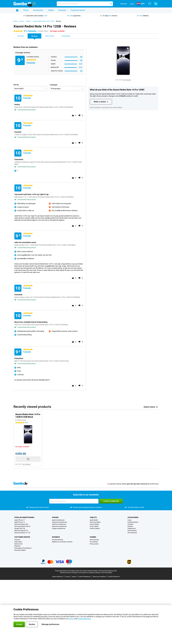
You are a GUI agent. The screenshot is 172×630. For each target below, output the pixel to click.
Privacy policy (94, 544)
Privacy (67, 576)
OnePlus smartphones (59, 524)
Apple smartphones (58, 520)
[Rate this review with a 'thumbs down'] (79, 115)
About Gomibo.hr (57, 576)
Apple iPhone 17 (19, 520)
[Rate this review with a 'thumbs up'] (73, 115)
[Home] (17, 10)
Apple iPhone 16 (19, 522)
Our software (94, 542)
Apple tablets (94, 520)
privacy (71, 619)
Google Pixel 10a (19, 528)
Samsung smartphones (59, 522)
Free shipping (126, 80)
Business (62, 10)
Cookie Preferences (84, 576)
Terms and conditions (99, 576)
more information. (106, 572)
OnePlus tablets (95, 528)
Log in (132, 4)
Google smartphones (58, 528)
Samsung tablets (95, 522)
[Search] (111, 4)
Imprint (74, 576)
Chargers (130, 524)
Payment (17, 540)
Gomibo (93, 537)
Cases (129, 520)
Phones (55, 517)
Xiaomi (28, 21)
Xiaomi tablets (94, 524)
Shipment (17, 546)
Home (15, 21)
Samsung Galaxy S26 (21, 524)
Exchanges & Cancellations (22, 548)
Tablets (51, 10)
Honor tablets (94, 526)
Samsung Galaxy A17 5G (22, 533)
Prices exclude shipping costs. (107, 571)
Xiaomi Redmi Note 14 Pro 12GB (43, 21)
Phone (26, 10)
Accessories (38, 10)
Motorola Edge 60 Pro (21, 530)
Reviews (58, 21)
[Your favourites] (149, 4)
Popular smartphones (24, 517)
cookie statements (84, 619)
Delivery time (18, 544)
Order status (18, 542)
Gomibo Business (57, 540)
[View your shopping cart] (156, 4)
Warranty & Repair (20, 550)
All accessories (132, 533)
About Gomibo (94, 540)
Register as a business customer (62, 542)
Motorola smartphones (59, 526)
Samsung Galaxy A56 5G (22, 526)
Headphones (132, 528)
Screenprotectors (133, 522)
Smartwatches (132, 530)
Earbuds (130, 526)
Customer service (78, 10)
